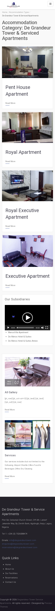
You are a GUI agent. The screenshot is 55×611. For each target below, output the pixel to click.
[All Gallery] (27, 371)
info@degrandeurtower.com (22, 540)
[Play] (8, 327)
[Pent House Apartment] (27, 62)
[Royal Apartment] (27, 127)
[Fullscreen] (46, 327)
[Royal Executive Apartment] (27, 185)
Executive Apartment (27, 276)
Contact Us (10, 582)
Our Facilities (11, 573)
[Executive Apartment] (27, 251)
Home (8, 564)
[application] (27, 317)
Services (10, 455)
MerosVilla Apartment (18, 332)
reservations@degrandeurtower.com (19, 547)
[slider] (25, 327)
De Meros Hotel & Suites (19, 336)
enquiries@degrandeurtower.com (18, 544)
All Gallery (11, 392)
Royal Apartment (23, 152)
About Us (9, 569)
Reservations (11, 577)
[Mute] (42, 327)
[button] (27, 317)
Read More (10, 103)
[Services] (27, 434)
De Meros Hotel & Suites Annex (23, 341)
